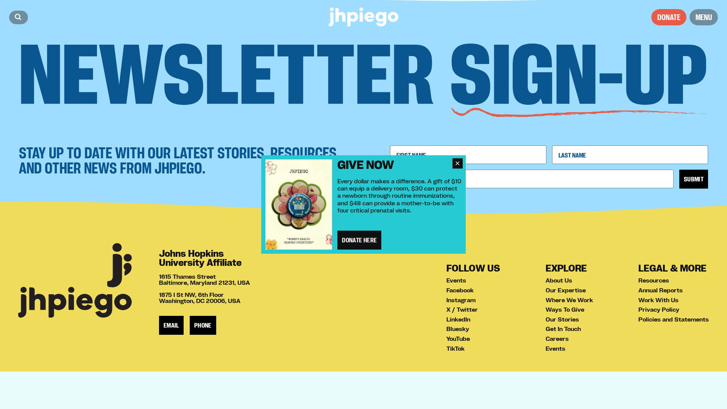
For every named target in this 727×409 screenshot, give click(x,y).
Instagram (461, 300)
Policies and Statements (673, 319)
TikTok (455, 348)
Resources (653, 280)
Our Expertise (566, 290)
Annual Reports (660, 290)
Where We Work (569, 300)
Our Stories (562, 319)
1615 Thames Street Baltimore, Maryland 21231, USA (204, 279)
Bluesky (457, 329)
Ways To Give (565, 309)
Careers (557, 338)
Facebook (460, 290)
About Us (559, 280)
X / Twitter (462, 309)
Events (456, 280)
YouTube (458, 338)
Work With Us (658, 300)
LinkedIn (458, 319)
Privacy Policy (658, 309)
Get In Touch (563, 329)
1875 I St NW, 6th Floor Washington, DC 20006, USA (199, 297)
